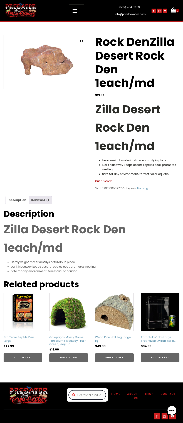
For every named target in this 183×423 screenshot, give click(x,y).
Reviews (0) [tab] (40, 200)
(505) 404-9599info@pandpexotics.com (130, 11)
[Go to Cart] (175, 10)
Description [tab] (17, 200)
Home (115, 394)
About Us (132, 396)
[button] (82, 41)
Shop (149, 394)
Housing (142, 188)
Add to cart (23, 357)
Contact (168, 394)
